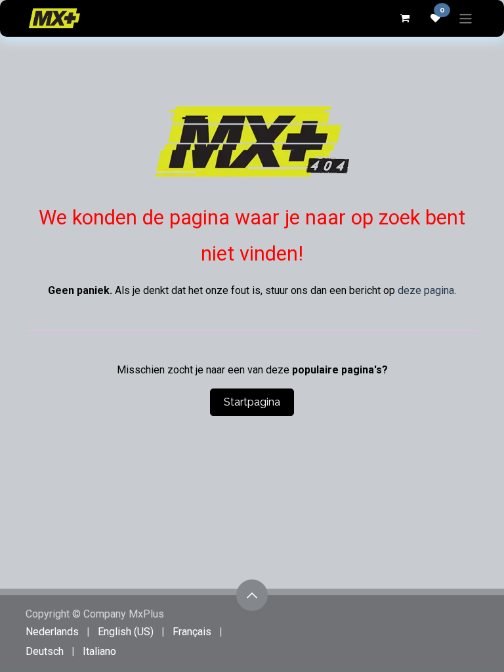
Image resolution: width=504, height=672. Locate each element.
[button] (252, 595)
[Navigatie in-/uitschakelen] (465, 18)
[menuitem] (52, 632)
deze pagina (426, 290)
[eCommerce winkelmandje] (404, 18)
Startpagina (252, 402)
